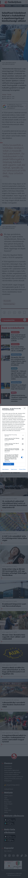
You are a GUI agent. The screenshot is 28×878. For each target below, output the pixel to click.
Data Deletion (5, 469)
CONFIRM (8, 464)
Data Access (14, 469)
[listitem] (14, 435)
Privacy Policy (22, 469)
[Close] (25, 408)
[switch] (22, 439)
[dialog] (14, 439)
